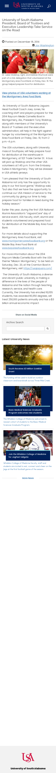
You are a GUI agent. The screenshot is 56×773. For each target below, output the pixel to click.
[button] (49, 6)
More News (28, 478)
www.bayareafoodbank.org (18, 248)
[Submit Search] (47, 328)
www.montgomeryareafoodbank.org (23, 240)
